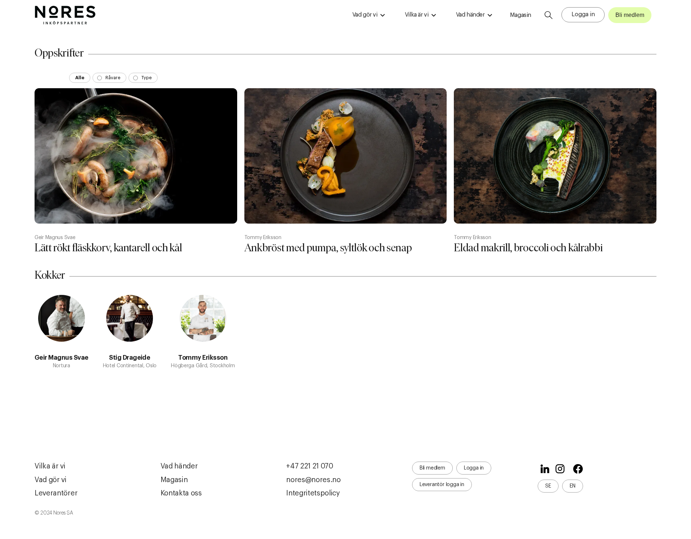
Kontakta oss (181, 493)
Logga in (583, 14)
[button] (368, 15)
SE (548, 486)
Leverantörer (56, 493)
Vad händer (179, 466)
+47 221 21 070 (309, 466)
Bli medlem (629, 15)
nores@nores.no (313, 480)
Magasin (520, 15)
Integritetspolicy (313, 493)
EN (572, 486)
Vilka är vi (50, 466)
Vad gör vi (51, 480)
